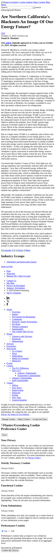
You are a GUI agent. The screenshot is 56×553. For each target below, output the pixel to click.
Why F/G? (16, 370)
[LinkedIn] (6, 250)
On (5, 531)
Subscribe (11, 273)
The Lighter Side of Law (22, 331)
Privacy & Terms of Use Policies (15, 414)
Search (4, 7)
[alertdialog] (28, 487)
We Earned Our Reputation (23, 317)
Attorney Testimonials (26, 373)
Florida (15, 395)
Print (9, 271)
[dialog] (28, 412)
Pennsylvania (17, 390)
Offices (15, 385)
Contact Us (11, 280)
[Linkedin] (8, 298)
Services (10, 344)
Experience (11, 346)
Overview (16, 312)
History (15, 314)
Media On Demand (20, 358)
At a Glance (17, 351)
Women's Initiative (20, 326)
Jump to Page (7, 266)
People (9, 334)
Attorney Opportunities (22, 378)
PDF (3, 33)
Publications (17, 356)
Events (9, 363)
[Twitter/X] (8, 301)
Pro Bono (16, 324)
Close (4, 435)
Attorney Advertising (16, 288)
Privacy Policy (34, 458)
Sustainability (18, 329)
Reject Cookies (24, 419)
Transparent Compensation (28, 375)
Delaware (16, 393)
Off (12, 531)
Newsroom (11, 348)
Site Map (10, 283)
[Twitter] (13, 250)
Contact (10, 383)
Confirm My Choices (10, 550)
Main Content (39, 2)
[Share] (27, 250)
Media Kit (16, 361)
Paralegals (16, 339)
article (8, 43)
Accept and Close (40, 419)
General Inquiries (19, 400)
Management (17, 341)
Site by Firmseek (14, 293)
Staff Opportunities (20, 380)
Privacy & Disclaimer (16, 285)
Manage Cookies (8, 419)
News (14, 353)
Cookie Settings (26, 2)
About (9, 309)
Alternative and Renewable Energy (22, 262)
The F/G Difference (20, 368)
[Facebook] (19, 250)
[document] (28, 487)
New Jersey (17, 388)
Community (17, 319)
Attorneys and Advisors (22, 336)
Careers (10, 366)
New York (16, 397)
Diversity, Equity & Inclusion (24, 322)
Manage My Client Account (18, 276)
